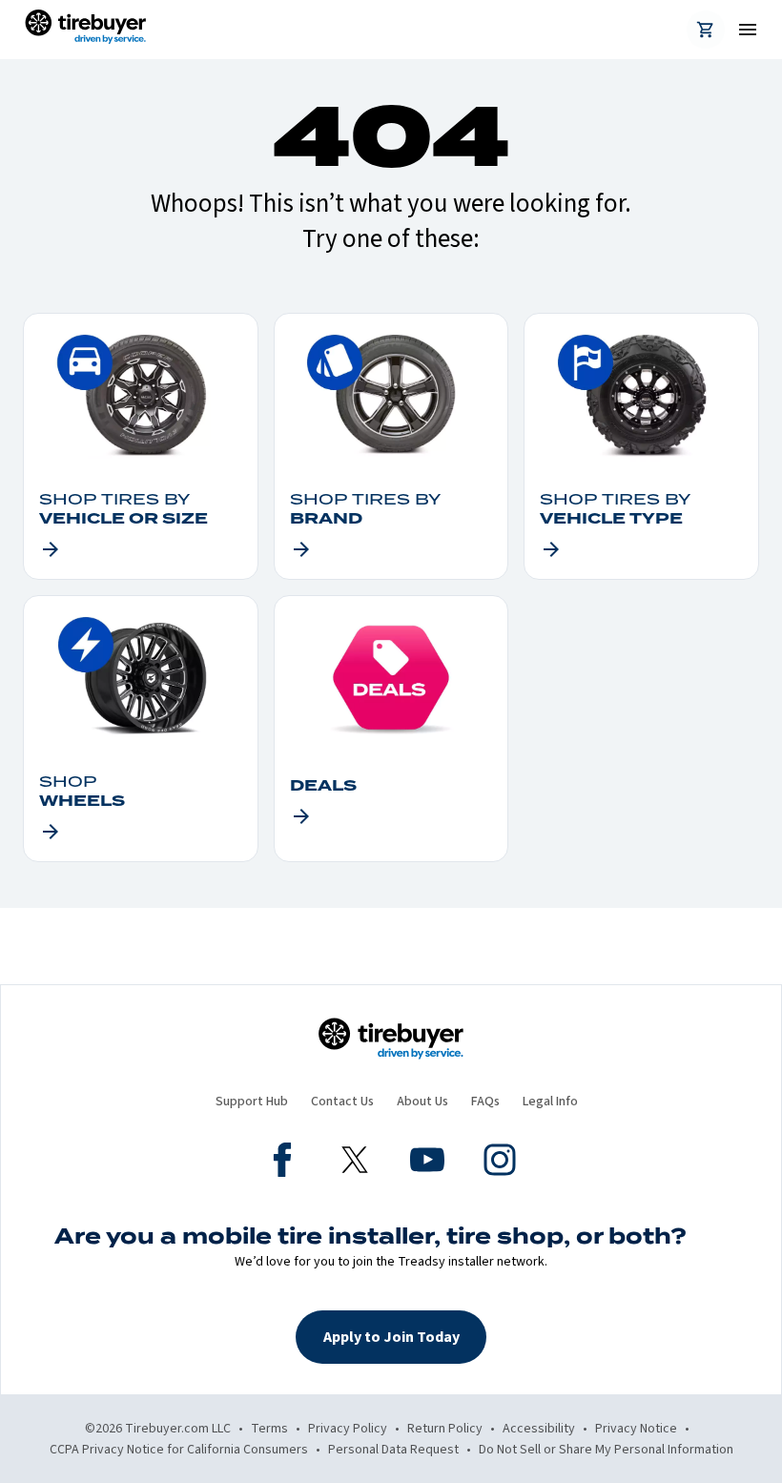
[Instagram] (500, 1163)
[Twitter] (355, 1163)
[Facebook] (282, 1163)
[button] (391, 1337)
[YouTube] (427, 1163)
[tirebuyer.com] (85, 29)
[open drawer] (740, 29)
